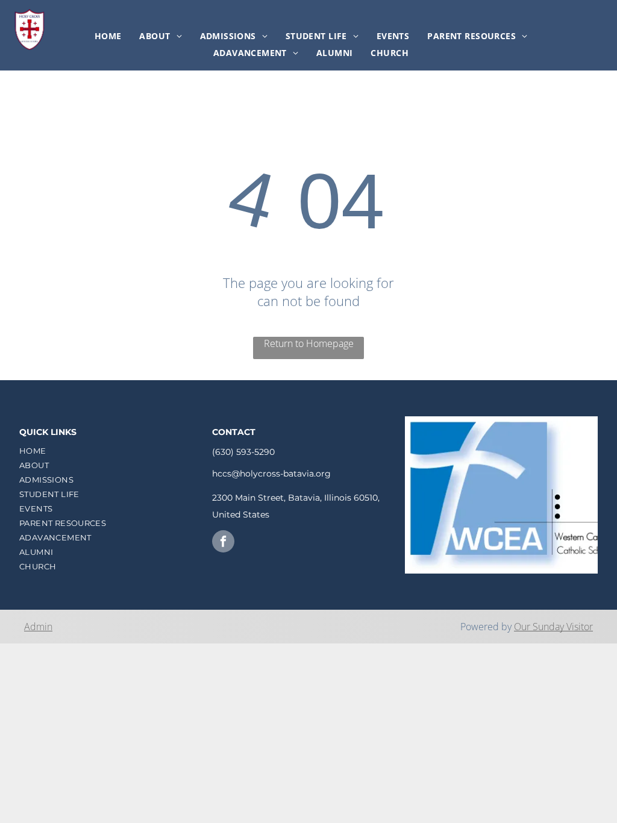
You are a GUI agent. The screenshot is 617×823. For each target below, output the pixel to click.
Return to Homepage (309, 343)
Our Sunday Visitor (553, 626)
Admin (38, 626)
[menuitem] (108, 36)
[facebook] (223, 542)
